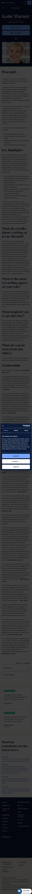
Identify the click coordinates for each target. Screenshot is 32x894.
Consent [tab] (5, 430)
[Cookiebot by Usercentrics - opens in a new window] (23, 426)
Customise (15, 461)
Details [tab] (16, 430)
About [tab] (26, 430)
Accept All (16, 456)
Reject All (16, 466)
